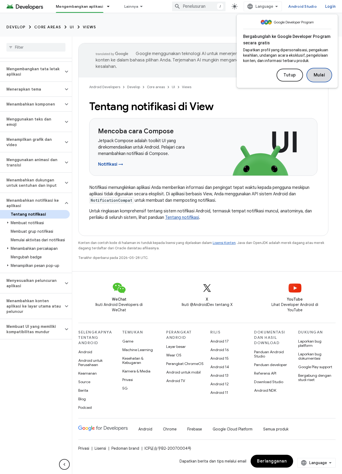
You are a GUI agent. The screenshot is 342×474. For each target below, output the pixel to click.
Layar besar (176, 346)
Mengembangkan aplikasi (79, 6)
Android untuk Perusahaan (90, 362)
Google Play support (315, 366)
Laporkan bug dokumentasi (309, 356)
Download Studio (268, 381)
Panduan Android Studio (269, 354)
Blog (82, 399)
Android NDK (265, 390)
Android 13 (219, 375)
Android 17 (219, 341)
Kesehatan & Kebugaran (132, 360)
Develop (16, 27)
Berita (83, 390)
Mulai (319, 75)
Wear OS (173, 355)
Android (85, 351)
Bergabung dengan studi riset (314, 377)
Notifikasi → (110, 164)
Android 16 (219, 349)
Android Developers (104, 87)
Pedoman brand (125, 448)
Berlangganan (272, 461)
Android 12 (219, 384)
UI (72, 27)
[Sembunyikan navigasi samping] (64, 464)
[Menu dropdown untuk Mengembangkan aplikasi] (110, 6)
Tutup (289, 75)
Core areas (47, 27)
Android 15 (219, 358)
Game (127, 341)
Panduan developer (270, 364)
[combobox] (199, 6)
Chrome (170, 429)
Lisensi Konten (224, 242)
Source (84, 381)
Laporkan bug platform (309, 343)
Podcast (85, 407)
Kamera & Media (136, 371)
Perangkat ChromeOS (185, 363)
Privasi (127, 379)
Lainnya (131, 6)
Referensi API (265, 373)
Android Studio (302, 6)
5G (125, 388)
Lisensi (100, 448)
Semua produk (276, 429)
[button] (31, 72)
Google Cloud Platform (232, 429)
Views (89, 27)
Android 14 (219, 366)
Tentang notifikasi (182, 217)
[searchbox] (35, 47)
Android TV (175, 380)
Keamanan (87, 373)
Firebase (194, 429)
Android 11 (219, 392)
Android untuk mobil (183, 372)
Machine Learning (137, 349)
